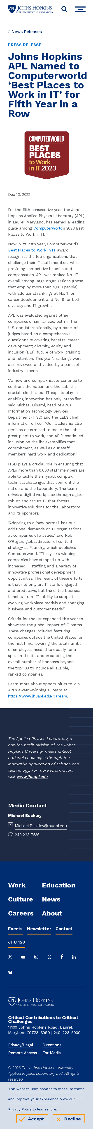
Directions (51, 1045)
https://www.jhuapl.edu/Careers (37, 696)
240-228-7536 (27, 835)
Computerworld (48, 228)
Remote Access (22, 1053)
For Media (51, 1053)
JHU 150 (16, 942)
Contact (64, 928)
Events (15, 928)
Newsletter (39, 928)
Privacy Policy (20, 1109)
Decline (72, 1119)
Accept (36, 1119)
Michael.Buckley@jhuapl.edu (41, 825)
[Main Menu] (82, 9)
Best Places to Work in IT (32, 250)
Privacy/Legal (20, 1045)
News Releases (27, 31)
